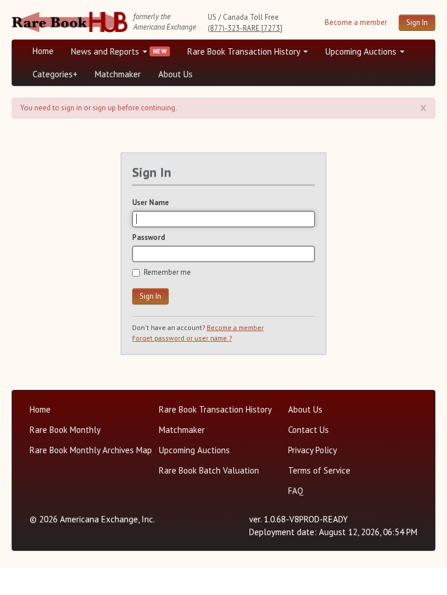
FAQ (295, 490)
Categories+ (55, 74)
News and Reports (106, 51)
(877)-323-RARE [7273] (245, 28)
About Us (175, 74)
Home (43, 50)
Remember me (167, 272)
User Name (150, 202)
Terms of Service (319, 470)
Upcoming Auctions (362, 51)
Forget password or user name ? (182, 338)
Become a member (356, 22)
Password (148, 237)
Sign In (417, 22)
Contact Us (308, 429)
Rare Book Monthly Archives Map (91, 450)
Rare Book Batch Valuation (209, 470)
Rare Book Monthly (65, 429)
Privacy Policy (312, 450)
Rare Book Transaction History (244, 51)
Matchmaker (118, 74)
